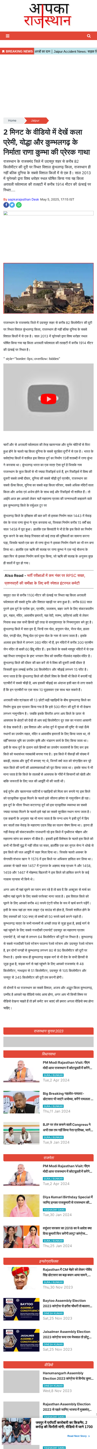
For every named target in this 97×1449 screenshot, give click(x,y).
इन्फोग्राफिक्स (48, 1342)
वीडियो (48, 1445)
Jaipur (35, 120)
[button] (8, 36)
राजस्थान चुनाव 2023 (48, 1031)
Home (12, 120)
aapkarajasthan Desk (23, 199)
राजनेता (48, 1238)
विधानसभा (48, 1134)
